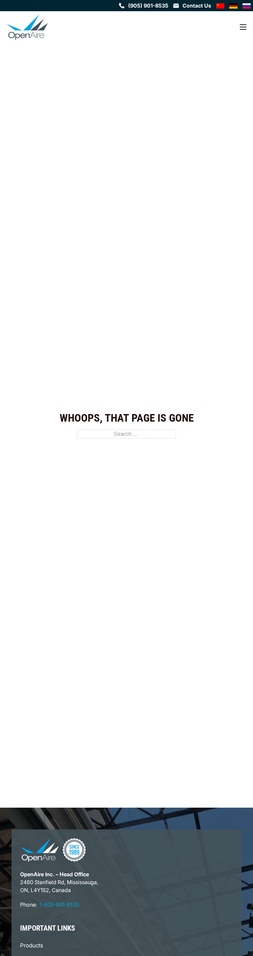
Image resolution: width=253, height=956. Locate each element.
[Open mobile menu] (243, 27)
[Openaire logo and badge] (53, 850)
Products (31, 945)
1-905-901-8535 (59, 904)
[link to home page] (27, 27)
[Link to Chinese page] (220, 5)
